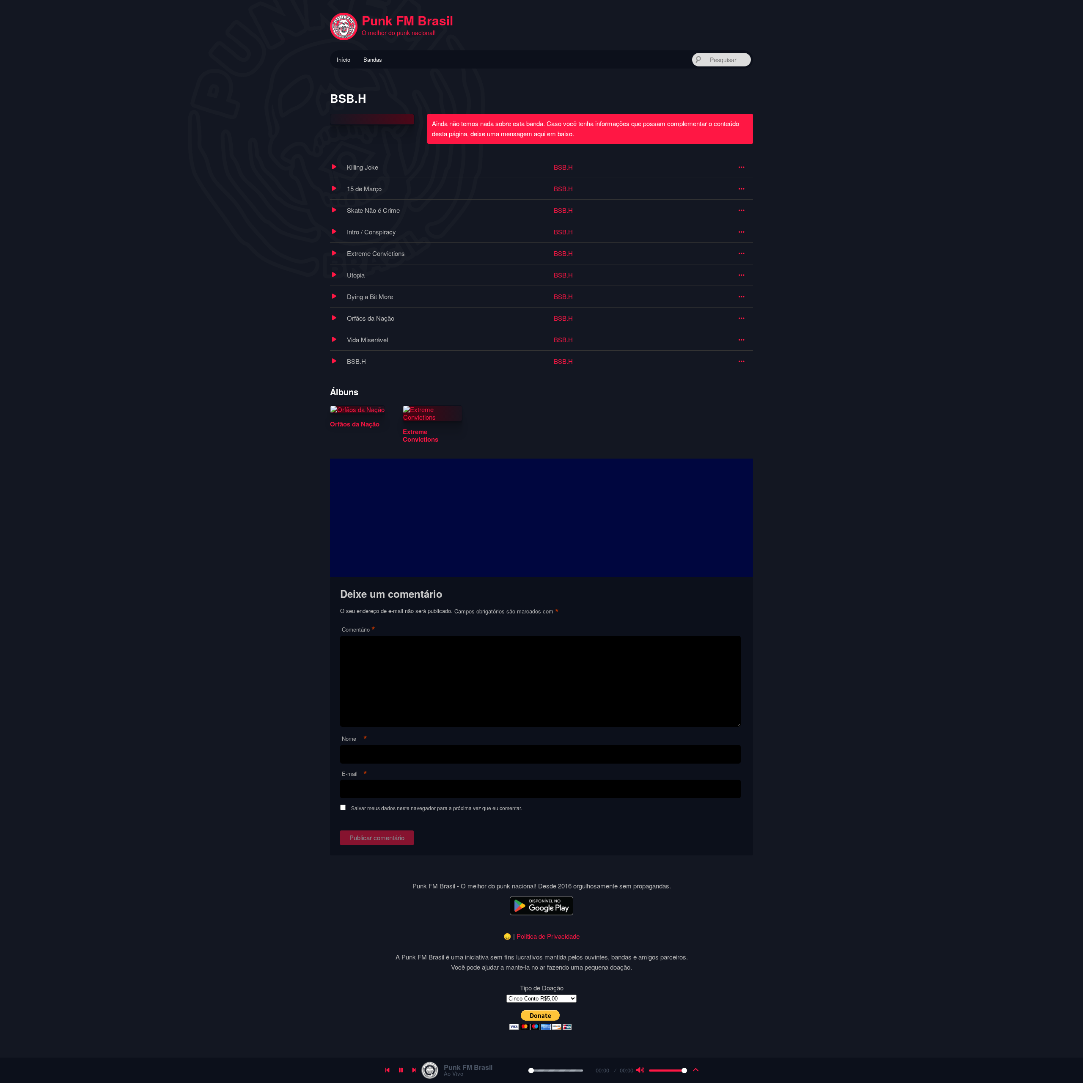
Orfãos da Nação (354, 424)
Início (343, 59)
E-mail (354, 774)
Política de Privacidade (548, 936)
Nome (354, 739)
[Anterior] (387, 1070)
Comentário (358, 630)
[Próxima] (414, 1070)
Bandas (372, 59)
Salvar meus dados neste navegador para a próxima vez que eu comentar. (436, 807)
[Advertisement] (541, 518)
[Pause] (401, 1070)
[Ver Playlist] (696, 1070)
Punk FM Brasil (407, 20)
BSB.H (563, 166)
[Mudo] (640, 1070)
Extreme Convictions (420, 435)
